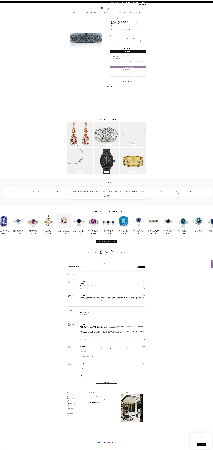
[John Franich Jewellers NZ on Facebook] (90, 402)
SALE (130, 12)
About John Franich (70, 398)
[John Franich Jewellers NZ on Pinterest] (95, 402)
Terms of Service (70, 413)
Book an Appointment (71, 403)
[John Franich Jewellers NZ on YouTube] (93, 402)
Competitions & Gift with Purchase (73, 406)
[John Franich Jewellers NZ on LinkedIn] (99, 402)
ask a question (128, 72)
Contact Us (69, 396)
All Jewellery (104, 12)
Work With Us (69, 416)
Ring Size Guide (127, 77)
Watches (119, 12)
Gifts (125, 12)
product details (127, 69)
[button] (86, 266)
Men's (113, 12)
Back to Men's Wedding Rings (107, 241)
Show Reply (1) (83, 335)
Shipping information (128, 75)
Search (68, 395)
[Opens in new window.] (69, 296)
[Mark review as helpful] (144, 288)
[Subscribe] (104, 399)
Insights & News (70, 400)
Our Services (69, 401)
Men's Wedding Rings (121, 18)
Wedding (85, 12)
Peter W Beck (113, 20)
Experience (137, 12)
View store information (116, 58)
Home (111, 18)
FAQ (68, 415)
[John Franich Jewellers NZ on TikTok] (97, 402)
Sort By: (135, 277)
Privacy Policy (69, 411)
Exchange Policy (70, 410)
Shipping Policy (70, 408)
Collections (94, 12)
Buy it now (127, 51)
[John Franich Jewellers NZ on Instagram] (88, 402)
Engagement (76, 12)
